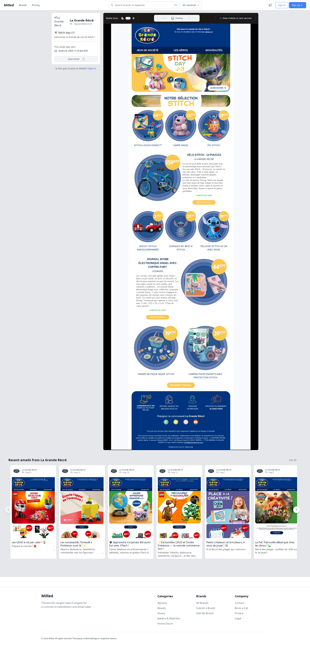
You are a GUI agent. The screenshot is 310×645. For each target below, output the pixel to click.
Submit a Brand (205, 608)
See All (292, 459)
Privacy (239, 613)
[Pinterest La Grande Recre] (185, 422)
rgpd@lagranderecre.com (193, 442)
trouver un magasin (192, 407)
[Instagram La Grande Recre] (175, 422)
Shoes (161, 613)
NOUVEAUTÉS (214, 50)
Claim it (91, 68)
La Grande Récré (82, 20)
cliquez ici (209, 32)
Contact (239, 603)
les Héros (181, 50)
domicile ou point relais (146, 408)
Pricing (36, 5)
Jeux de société (147, 50)
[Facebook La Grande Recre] (166, 422)
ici (192, 447)
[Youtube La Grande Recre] (195, 422)
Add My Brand (204, 613)
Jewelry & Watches (168, 618)
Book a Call (241, 608)
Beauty (161, 608)
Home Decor (165, 623)
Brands (23, 5)
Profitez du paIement (216, 407)
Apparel (162, 603)
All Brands (202, 603)
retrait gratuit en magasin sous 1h (169, 407)
